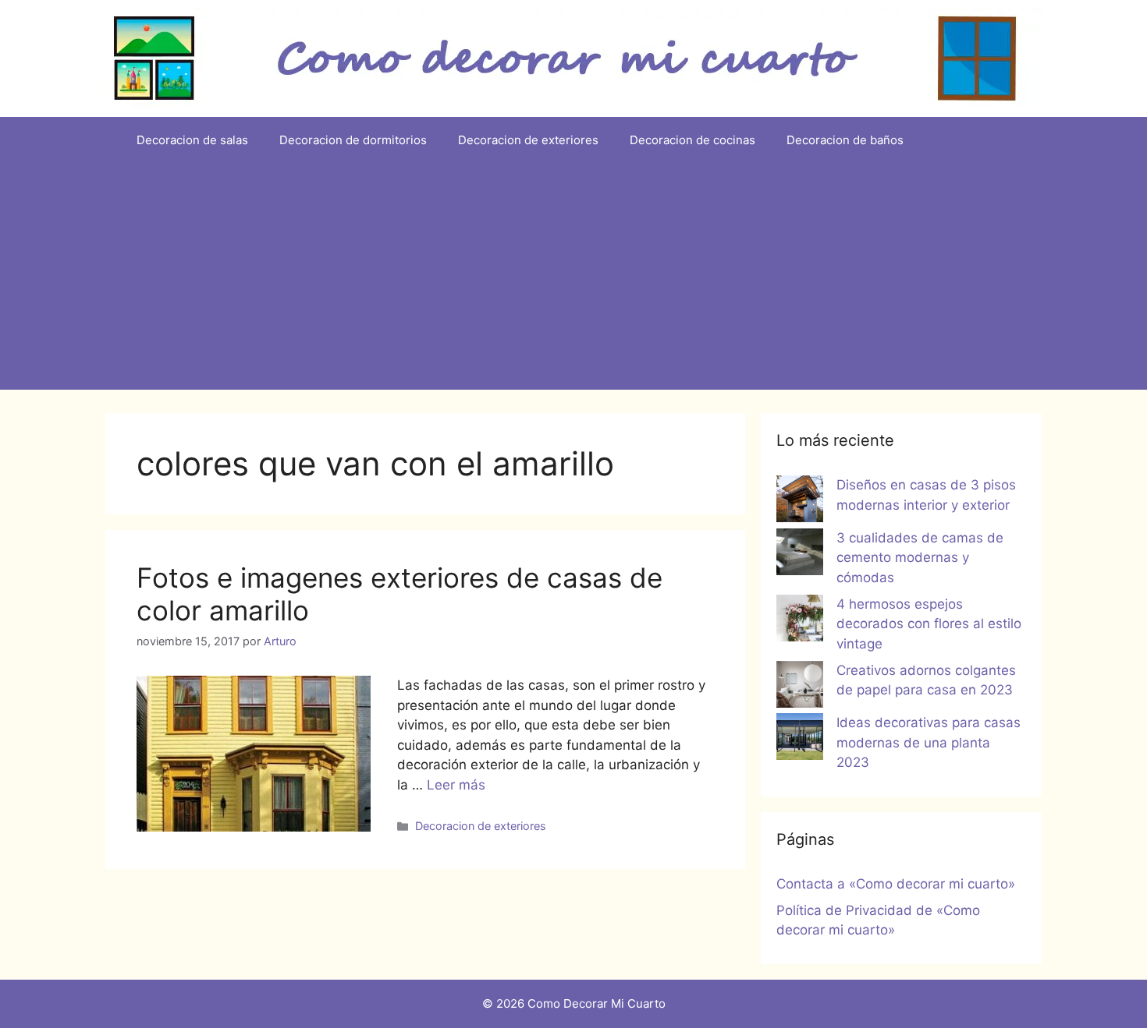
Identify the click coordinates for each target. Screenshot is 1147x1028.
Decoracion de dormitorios (353, 139)
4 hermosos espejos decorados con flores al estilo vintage (928, 624)
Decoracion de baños (845, 139)
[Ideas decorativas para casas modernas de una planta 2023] (799, 739)
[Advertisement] (573, 280)
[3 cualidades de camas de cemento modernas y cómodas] (799, 554)
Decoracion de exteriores (528, 139)
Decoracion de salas (192, 139)
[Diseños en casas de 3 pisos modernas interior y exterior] (799, 501)
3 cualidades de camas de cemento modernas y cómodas (919, 557)
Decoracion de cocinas (692, 139)
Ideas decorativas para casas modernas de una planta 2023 (928, 742)
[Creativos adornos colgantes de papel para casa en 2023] (799, 687)
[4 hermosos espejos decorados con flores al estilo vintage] (799, 621)
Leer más (456, 785)
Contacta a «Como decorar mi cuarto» (895, 884)
